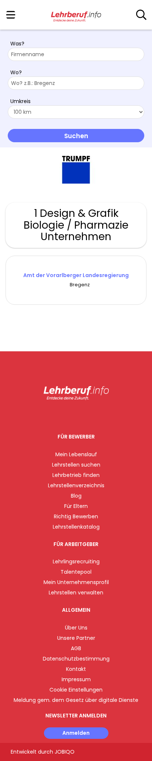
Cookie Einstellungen (76, 689)
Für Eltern (76, 506)
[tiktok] (94, 415)
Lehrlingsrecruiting (76, 561)
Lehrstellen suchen (76, 464)
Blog (76, 495)
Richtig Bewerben (76, 516)
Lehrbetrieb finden (76, 475)
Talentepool (76, 572)
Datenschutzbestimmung (76, 658)
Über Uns (76, 627)
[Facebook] (59, 415)
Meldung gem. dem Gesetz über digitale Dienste (76, 700)
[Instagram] (71, 415)
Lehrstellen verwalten (76, 592)
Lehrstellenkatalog (76, 526)
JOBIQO (65, 751)
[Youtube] (83, 415)
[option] (76, 169)
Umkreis (20, 101)
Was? (17, 43)
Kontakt (76, 669)
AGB (76, 648)
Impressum (76, 679)
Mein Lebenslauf (76, 454)
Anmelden (76, 733)
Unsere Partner (76, 638)
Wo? (16, 72)
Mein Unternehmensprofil (76, 582)
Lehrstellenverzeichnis (76, 485)
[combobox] (76, 54)
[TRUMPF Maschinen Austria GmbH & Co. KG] (76, 170)
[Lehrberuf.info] (76, 15)
